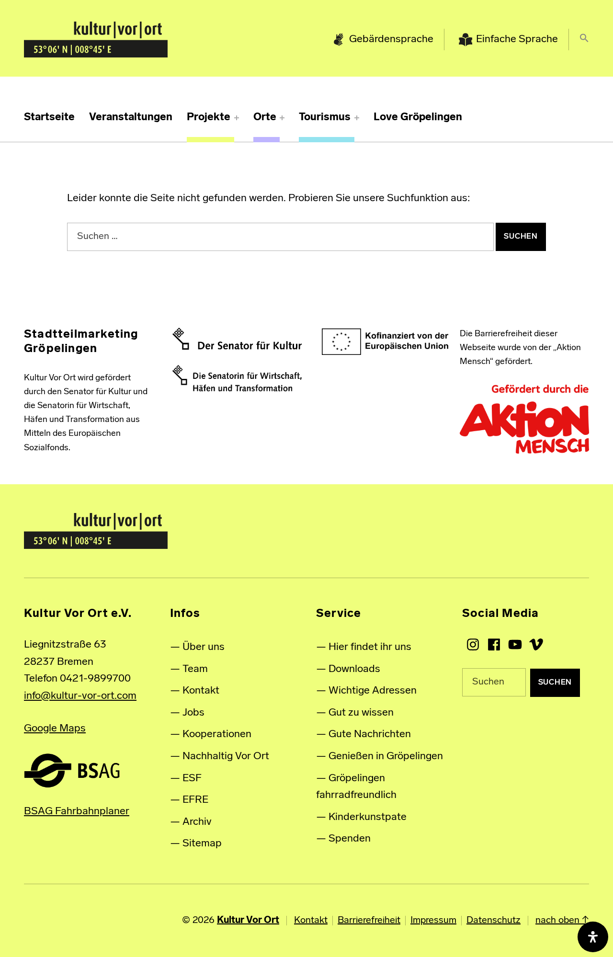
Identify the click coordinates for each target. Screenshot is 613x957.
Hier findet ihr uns (370, 647)
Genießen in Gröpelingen (386, 756)
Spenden (350, 838)
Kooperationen (216, 734)
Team (195, 669)
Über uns (203, 647)
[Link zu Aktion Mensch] (524, 419)
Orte (264, 117)
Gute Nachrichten (370, 734)
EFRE (195, 800)
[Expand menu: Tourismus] (356, 117)
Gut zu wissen (361, 712)
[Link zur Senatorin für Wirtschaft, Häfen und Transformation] (237, 378)
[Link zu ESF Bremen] (385, 342)
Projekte (208, 117)
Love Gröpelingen (418, 117)
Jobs (193, 712)
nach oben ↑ (562, 920)
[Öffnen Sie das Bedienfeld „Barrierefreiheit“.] (593, 937)
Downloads (354, 669)
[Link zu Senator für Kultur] (237, 338)
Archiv (197, 822)
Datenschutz (493, 920)
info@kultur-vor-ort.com (80, 696)
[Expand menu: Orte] (282, 117)
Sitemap (202, 843)
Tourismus (325, 117)
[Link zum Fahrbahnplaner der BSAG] (72, 770)
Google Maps (55, 728)
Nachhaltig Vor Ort (225, 756)
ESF (192, 778)
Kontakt (200, 690)
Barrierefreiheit (369, 920)
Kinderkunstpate (368, 817)
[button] (584, 40)
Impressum (433, 920)
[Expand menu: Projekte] (236, 117)
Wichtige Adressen (373, 690)
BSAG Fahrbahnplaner (76, 811)
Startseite (49, 117)
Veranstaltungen (130, 117)
